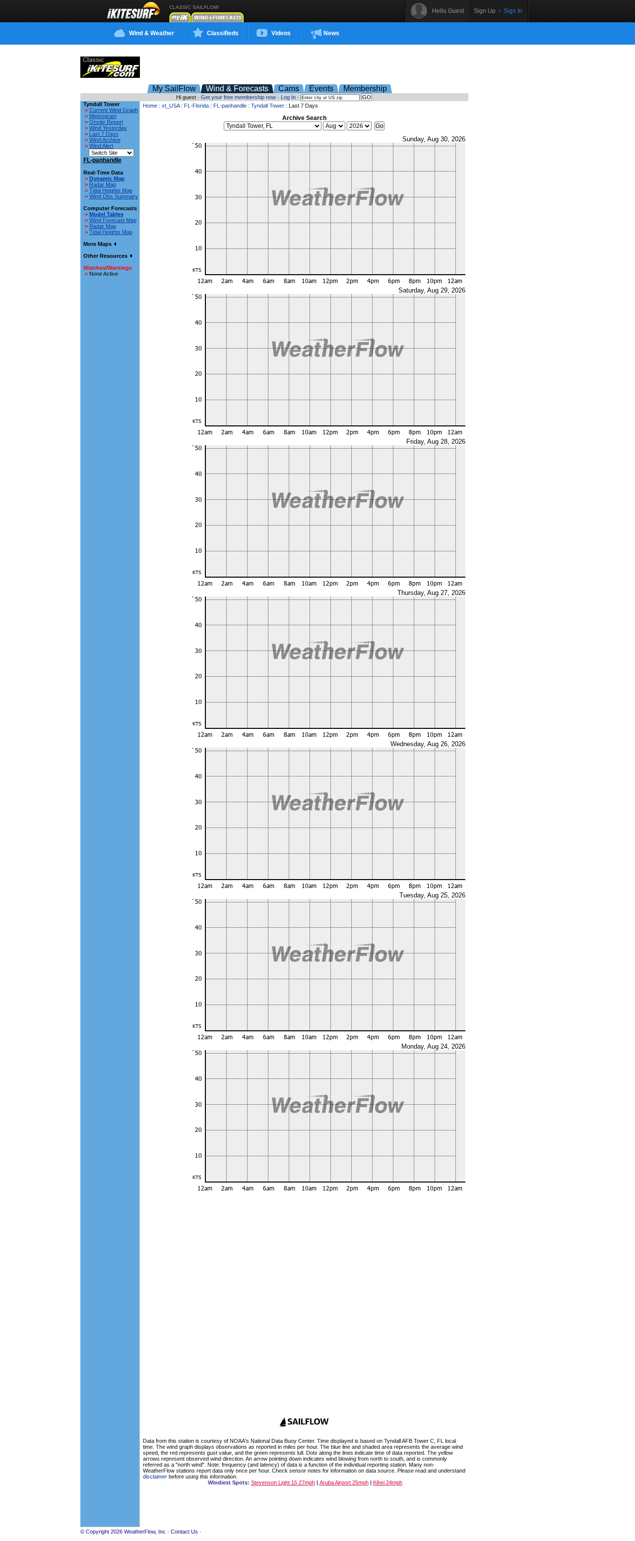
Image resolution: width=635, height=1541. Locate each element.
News (331, 33)
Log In (288, 97)
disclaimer (155, 1477)
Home (150, 106)
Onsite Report (106, 122)
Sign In (513, 10)
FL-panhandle (230, 106)
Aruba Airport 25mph (344, 1482)
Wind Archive (105, 140)
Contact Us (184, 1532)
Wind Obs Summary (113, 196)
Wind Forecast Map (112, 220)
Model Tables (106, 214)
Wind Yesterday (108, 128)
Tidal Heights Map (110, 190)
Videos (281, 33)
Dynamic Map (107, 178)
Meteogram (103, 116)
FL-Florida (196, 106)
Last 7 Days (104, 134)
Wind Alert (101, 146)
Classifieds (223, 33)
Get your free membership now (238, 97)
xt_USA (171, 106)
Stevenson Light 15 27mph (283, 1482)
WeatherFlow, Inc (145, 1532)
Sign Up (485, 10)
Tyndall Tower (267, 106)
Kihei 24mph (387, 1482)
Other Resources (106, 256)
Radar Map (102, 184)
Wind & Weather (151, 33)
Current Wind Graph (113, 110)
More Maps (98, 244)
